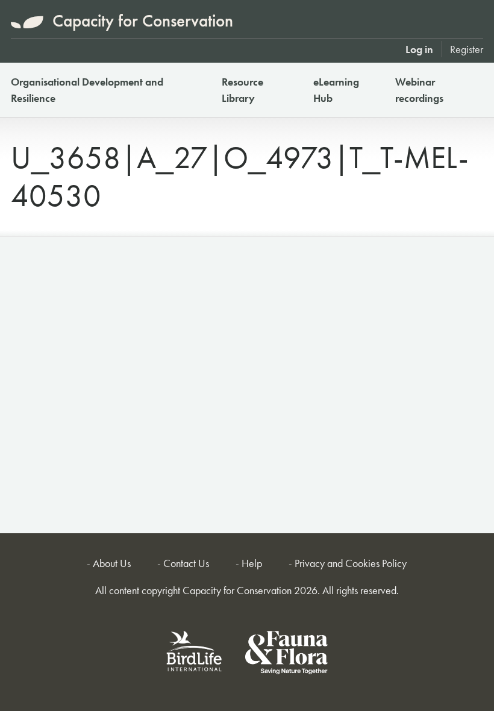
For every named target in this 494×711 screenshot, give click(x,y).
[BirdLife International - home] (194, 654)
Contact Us (186, 563)
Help (252, 563)
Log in (419, 49)
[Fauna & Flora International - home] (286, 654)
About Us (112, 563)
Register (466, 49)
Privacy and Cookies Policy (351, 563)
